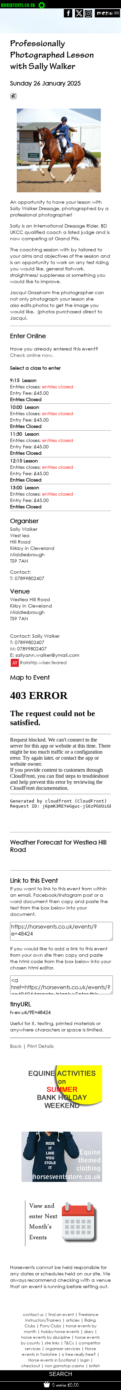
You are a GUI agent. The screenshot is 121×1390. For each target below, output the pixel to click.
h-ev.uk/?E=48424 (30, 1012)
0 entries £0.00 (65, 1385)
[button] (59, 150)
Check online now (31, 355)
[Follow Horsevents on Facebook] (68, 15)
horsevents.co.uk (18, 5)
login (84, 1360)
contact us (33, 1314)
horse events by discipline (45, 1337)
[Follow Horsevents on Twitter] (79, 15)
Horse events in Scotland (52, 1360)
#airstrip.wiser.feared (43, 662)
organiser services (62, 1348)
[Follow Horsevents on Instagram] (88, 15)
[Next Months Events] (62, 1246)
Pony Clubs (50, 1326)
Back (16, 1046)
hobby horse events (60, 1331)
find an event (61, 1314)
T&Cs (69, 1343)
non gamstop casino (64, 1366)
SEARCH (60, 1374)
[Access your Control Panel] (41, 5)
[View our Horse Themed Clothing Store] (62, 1180)
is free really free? (79, 1354)
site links (52, 1343)
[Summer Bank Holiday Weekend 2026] (62, 1114)
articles (73, 1320)
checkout (30, 1366)
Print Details (40, 1046)
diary (88, 1331)
